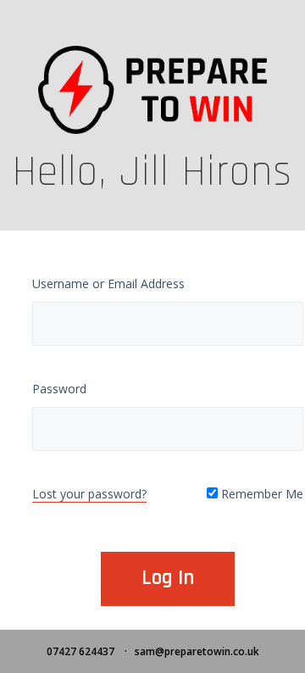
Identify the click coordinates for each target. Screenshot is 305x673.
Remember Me (260, 494)
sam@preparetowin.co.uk (197, 651)
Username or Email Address (108, 283)
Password (59, 389)
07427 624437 (80, 651)
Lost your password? (89, 494)
